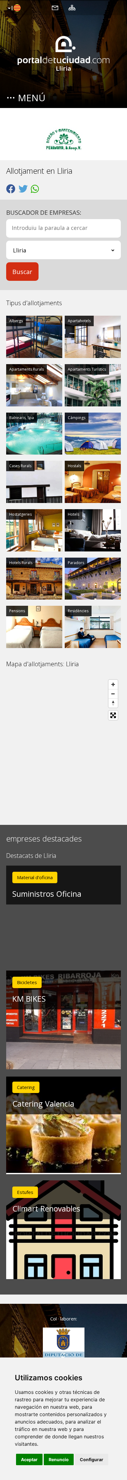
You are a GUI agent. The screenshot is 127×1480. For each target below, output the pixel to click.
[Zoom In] (113, 684)
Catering (26, 1087)
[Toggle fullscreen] (113, 715)
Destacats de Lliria (31, 856)
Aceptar (29, 1459)
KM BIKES (29, 998)
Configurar (91, 1459)
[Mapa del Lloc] (72, 7)
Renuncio (59, 1459)
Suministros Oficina (46, 893)
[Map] (63, 746)
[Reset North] (113, 703)
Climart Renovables (46, 1208)
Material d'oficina (35, 877)
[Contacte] (55, 7)
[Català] (13, 8)
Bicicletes (27, 982)
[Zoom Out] (113, 693)
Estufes (25, 1192)
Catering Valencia (43, 1103)
